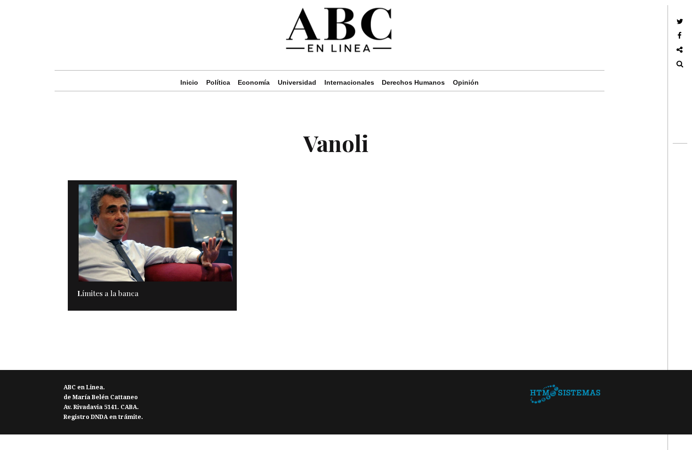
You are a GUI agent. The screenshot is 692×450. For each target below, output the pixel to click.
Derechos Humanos (413, 82)
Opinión (466, 82)
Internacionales (349, 82)
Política (218, 82)
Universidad (297, 82)
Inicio (189, 82)
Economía (254, 82)
